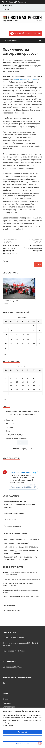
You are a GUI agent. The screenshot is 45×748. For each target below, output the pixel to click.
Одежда (9, 431)
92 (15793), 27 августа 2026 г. (11, 301)
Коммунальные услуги (14, 435)
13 (23, 382)
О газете (6, 699)
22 (34, 339)
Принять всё (22, 732)
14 (28, 335)
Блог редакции (9, 707)
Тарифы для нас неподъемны (26, 547)
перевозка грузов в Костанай (25, 79)
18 (11, 386)
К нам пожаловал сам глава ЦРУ (28, 539)
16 (39, 335)
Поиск (5, 261)
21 (28, 339)
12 (17, 335)
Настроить (22, 738)
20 (23, 339)
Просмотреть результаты (22, 449)
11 (11, 382)
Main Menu (11, 40)
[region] (22, 728)
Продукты (10, 420)
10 (6, 335)
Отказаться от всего (22, 744)
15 (34, 382)
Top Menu (8, 6)
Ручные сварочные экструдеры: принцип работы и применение (22, 579)
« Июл (5, 354)
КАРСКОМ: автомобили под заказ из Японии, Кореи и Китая (21, 596)
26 (17, 344)
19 (17, 339)
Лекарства (10, 424)
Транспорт (10, 427)
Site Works (18, 667)
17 (6, 339)
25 (11, 389)
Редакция (7, 703)
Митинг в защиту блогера (25, 543)
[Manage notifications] (40, 743)
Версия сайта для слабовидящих (27, 33)
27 (23, 389)
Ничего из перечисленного (16, 438)
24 (6, 344)
